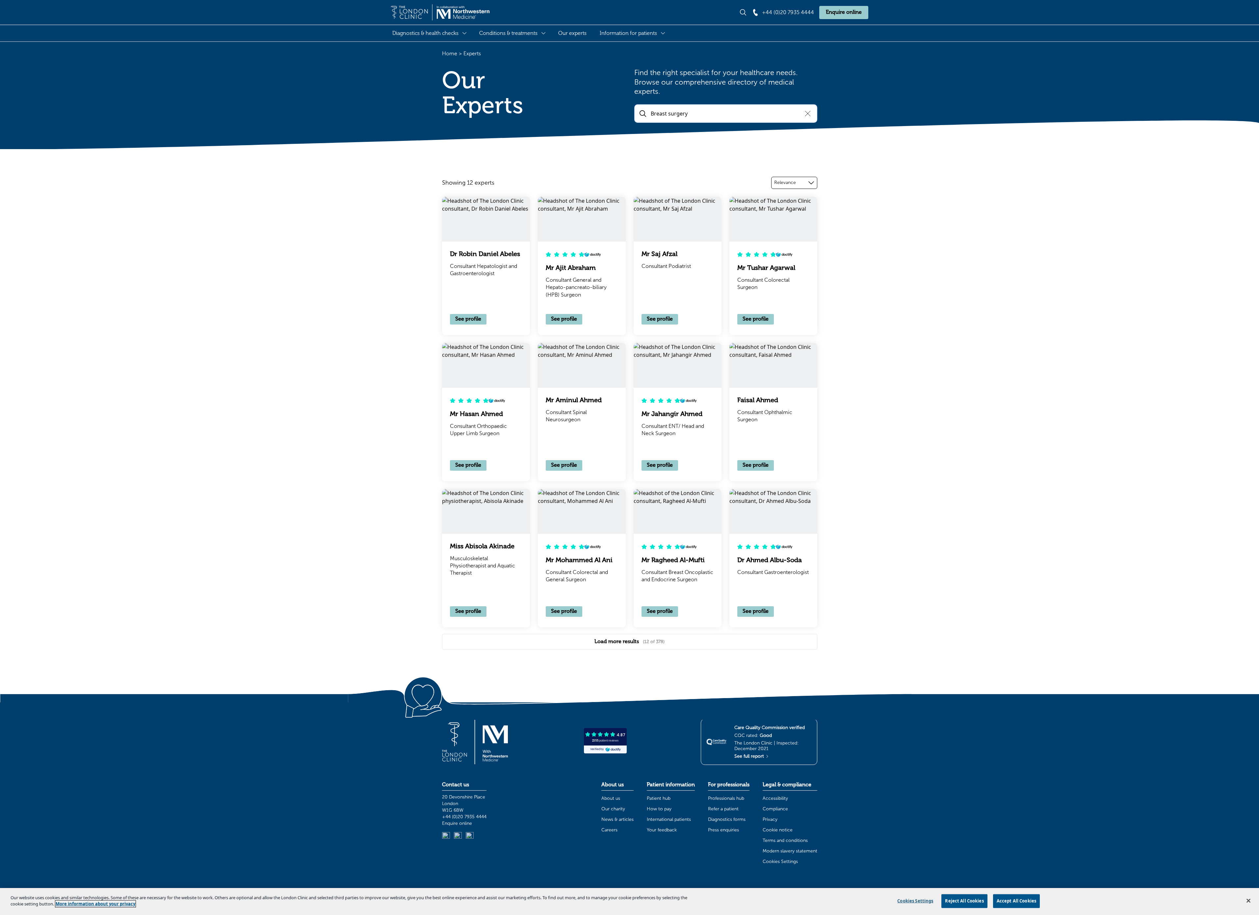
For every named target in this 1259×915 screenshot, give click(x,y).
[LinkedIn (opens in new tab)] (446, 836)
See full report (749, 756)
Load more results (629, 641)
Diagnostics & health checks (425, 33)
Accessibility (775, 798)
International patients (669, 819)
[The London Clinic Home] (440, 12)
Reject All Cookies (964, 901)
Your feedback (662, 829)
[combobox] (794, 183)
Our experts (572, 33)
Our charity (613, 808)
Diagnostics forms (727, 819)
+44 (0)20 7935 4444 (464, 816)
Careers (609, 829)
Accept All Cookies (1016, 901)
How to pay (659, 808)
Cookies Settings (780, 861)
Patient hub (658, 798)
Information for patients (628, 33)
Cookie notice (778, 829)
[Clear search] (808, 114)
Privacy (770, 819)
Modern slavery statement (790, 851)
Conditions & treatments (508, 33)
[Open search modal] (743, 12)
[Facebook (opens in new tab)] (470, 836)
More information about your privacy (95, 904)
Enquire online (844, 12)
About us (610, 798)
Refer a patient (723, 808)
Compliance (775, 808)
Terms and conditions (785, 840)
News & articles (617, 819)
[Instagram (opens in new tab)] (458, 836)
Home (449, 53)
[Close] (1248, 900)
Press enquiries (723, 829)
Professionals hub (726, 798)
